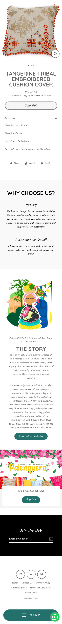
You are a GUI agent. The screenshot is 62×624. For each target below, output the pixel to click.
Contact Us (27, 583)
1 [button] (28, 65)
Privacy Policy (30, 593)
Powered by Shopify (31, 598)
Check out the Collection (31, 436)
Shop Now (31, 499)
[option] (31, 31)
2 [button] (31, 66)
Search (15, 583)
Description (10, 118)
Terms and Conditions (40, 588)
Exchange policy (18, 588)
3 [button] (34, 66)
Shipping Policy (43, 583)
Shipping (26, 96)
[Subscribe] (50, 539)
